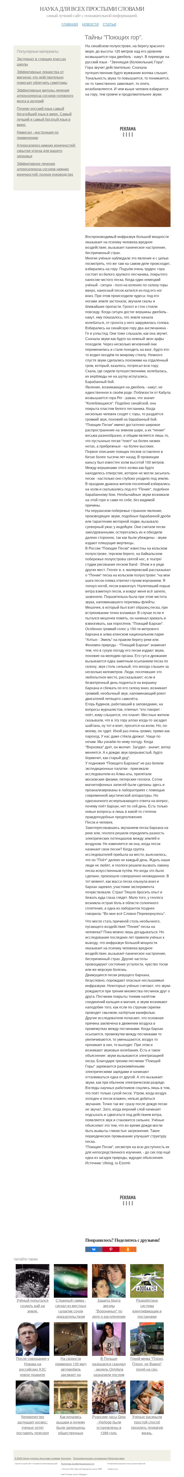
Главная (69, 23)
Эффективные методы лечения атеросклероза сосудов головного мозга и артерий (45, 95)
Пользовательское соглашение (90, 1458)
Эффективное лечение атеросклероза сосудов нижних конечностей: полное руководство (45, 169)
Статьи (109, 23)
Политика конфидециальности (77, 1463)
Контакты (66, 1458)
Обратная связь (116, 1458)
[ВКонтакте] (93, 1249)
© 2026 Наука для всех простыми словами (37, 1458)
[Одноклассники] (127, 1249)
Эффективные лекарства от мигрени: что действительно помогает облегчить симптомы (42, 77)
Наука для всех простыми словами (92, 8)
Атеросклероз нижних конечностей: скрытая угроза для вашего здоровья (46, 150)
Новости (90, 23)
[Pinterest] (110, 1249)
